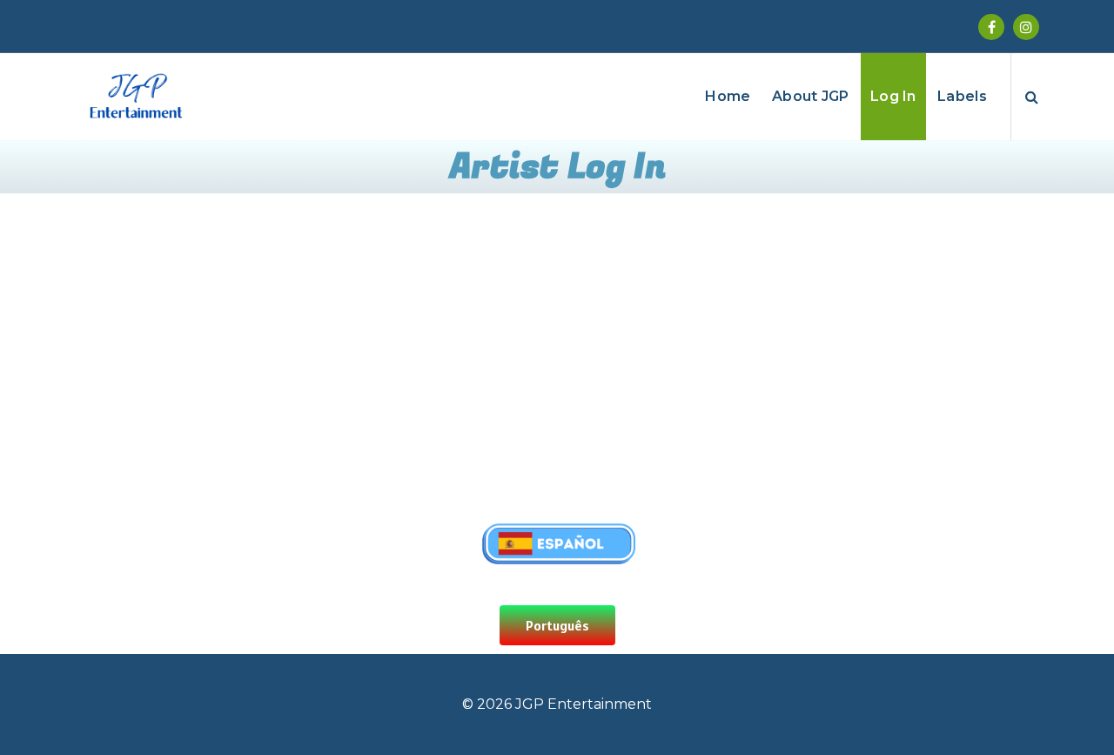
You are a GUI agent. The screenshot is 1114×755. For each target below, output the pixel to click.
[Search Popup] (1031, 96)
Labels (962, 96)
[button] (557, 625)
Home (727, 96)
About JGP (810, 96)
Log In (893, 96)
